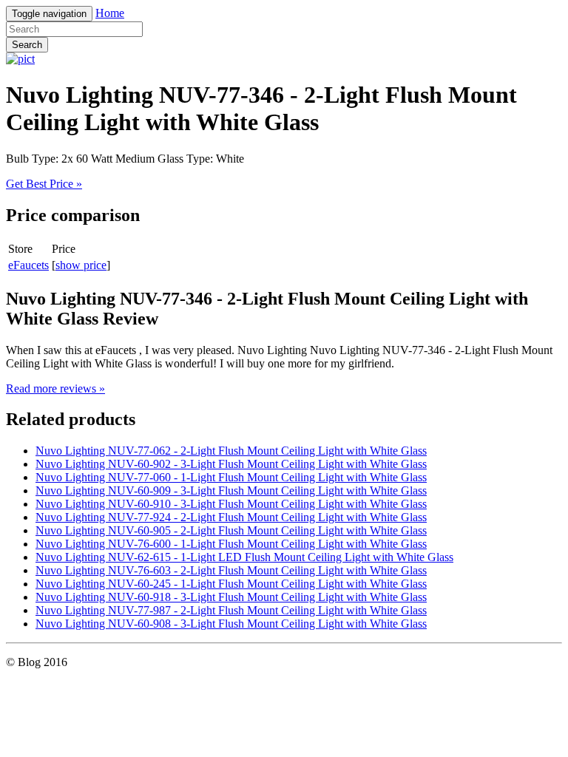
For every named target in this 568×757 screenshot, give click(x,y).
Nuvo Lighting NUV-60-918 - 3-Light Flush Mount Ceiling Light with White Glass (231, 597)
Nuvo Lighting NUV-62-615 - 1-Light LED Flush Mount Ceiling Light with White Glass (244, 557)
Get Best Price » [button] (44, 183)
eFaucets (28, 265)
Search (27, 44)
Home (109, 13)
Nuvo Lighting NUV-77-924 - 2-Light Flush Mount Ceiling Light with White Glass (231, 517)
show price (80, 265)
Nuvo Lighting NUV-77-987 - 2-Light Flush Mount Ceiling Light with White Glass (231, 610)
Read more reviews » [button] (55, 388)
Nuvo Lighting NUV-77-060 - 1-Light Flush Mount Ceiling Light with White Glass (231, 477)
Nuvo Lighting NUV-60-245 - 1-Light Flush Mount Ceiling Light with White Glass (231, 583)
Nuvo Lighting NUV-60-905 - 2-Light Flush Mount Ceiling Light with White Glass (231, 530)
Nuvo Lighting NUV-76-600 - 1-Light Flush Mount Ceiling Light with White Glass (231, 543)
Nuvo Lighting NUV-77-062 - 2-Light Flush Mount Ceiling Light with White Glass (231, 450)
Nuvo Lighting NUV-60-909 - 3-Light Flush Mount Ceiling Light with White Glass (231, 490)
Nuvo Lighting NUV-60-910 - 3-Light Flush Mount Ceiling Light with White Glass (231, 504)
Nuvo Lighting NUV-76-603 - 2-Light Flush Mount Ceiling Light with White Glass (231, 570)
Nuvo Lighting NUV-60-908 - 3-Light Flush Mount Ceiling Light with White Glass (231, 623)
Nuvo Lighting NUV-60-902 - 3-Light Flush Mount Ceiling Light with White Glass (231, 464)
